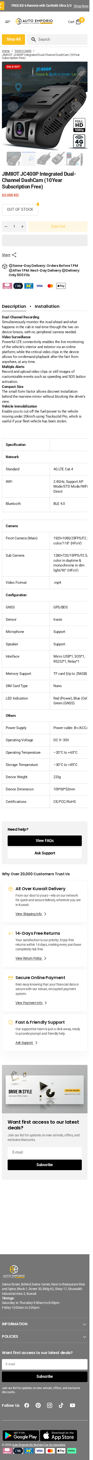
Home (6, 51)
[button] (45, 240)
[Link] (44, 901)
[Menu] (7, 22)
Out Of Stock (20, 209)
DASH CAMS (23, 51)
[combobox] (62, 39)
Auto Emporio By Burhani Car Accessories (38, 1445)
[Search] (31, 39)
